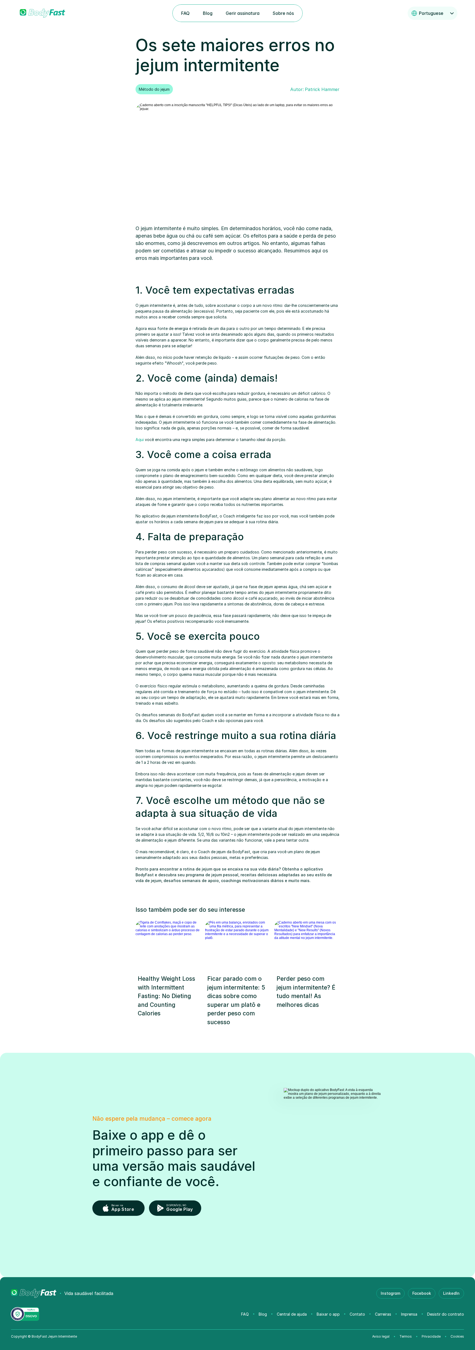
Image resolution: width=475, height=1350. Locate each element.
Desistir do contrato (445, 1314)
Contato (357, 1314)
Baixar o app (328, 1314)
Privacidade (431, 1336)
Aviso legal (381, 1336)
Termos (405, 1336)
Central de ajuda (292, 1314)
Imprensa (409, 1314)
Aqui (140, 439)
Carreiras (383, 1314)
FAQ (245, 1314)
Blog (263, 1314)
